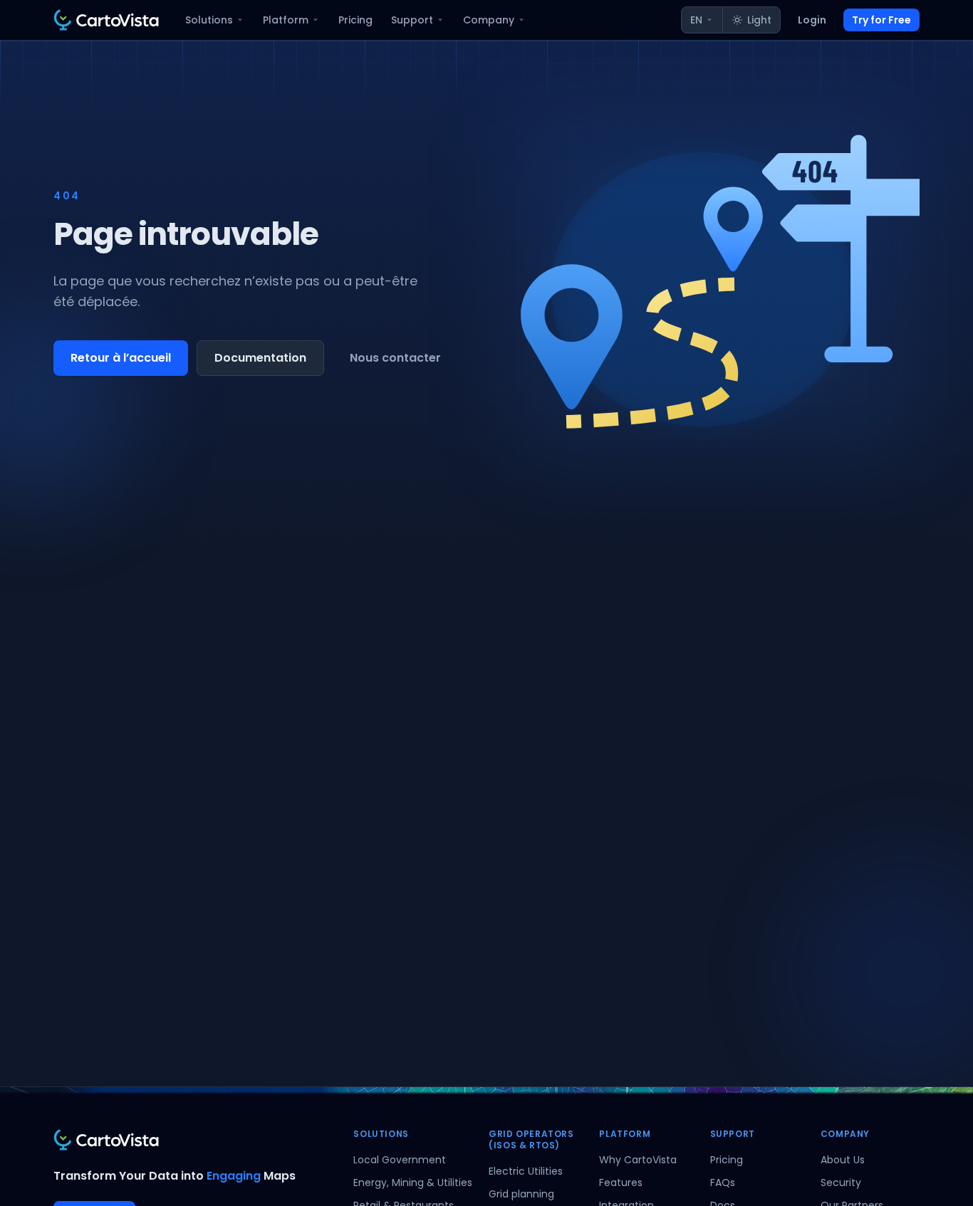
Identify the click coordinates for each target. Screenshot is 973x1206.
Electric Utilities (526, 1171)
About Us (843, 1160)
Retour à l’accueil (121, 358)
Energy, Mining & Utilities (412, 1182)
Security (841, 1182)
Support (412, 20)
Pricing (355, 20)
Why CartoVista (638, 1160)
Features (620, 1182)
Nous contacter (395, 358)
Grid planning (521, 1194)
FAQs (722, 1182)
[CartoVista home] (106, 20)
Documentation (260, 358)
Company (488, 20)
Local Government (399, 1160)
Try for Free (881, 20)
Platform (285, 20)
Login (812, 20)
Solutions (209, 20)
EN (696, 20)
